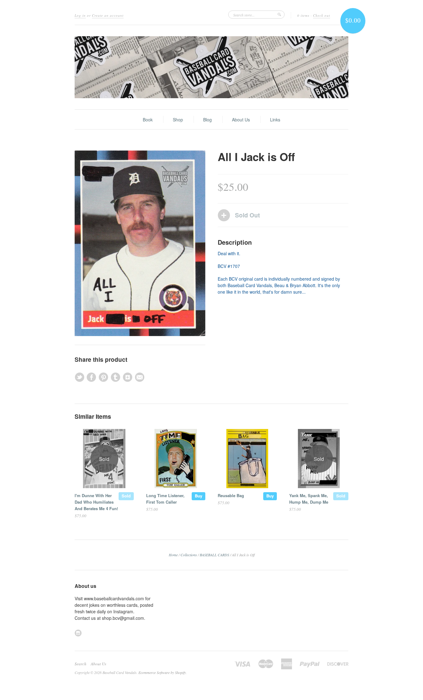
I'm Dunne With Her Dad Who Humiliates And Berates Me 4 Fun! (96, 501)
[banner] (211, 67)
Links (275, 119)
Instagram (78, 633)
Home (173, 554)
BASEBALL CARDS (214, 554)
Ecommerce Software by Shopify (162, 672)
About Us (241, 119)
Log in (80, 15)
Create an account (108, 15)
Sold (126, 496)
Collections (189, 554)
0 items (303, 15)
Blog (207, 119)
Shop (178, 119)
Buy (198, 496)
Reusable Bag (231, 495)
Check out (321, 15)
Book (148, 119)
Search (80, 664)
